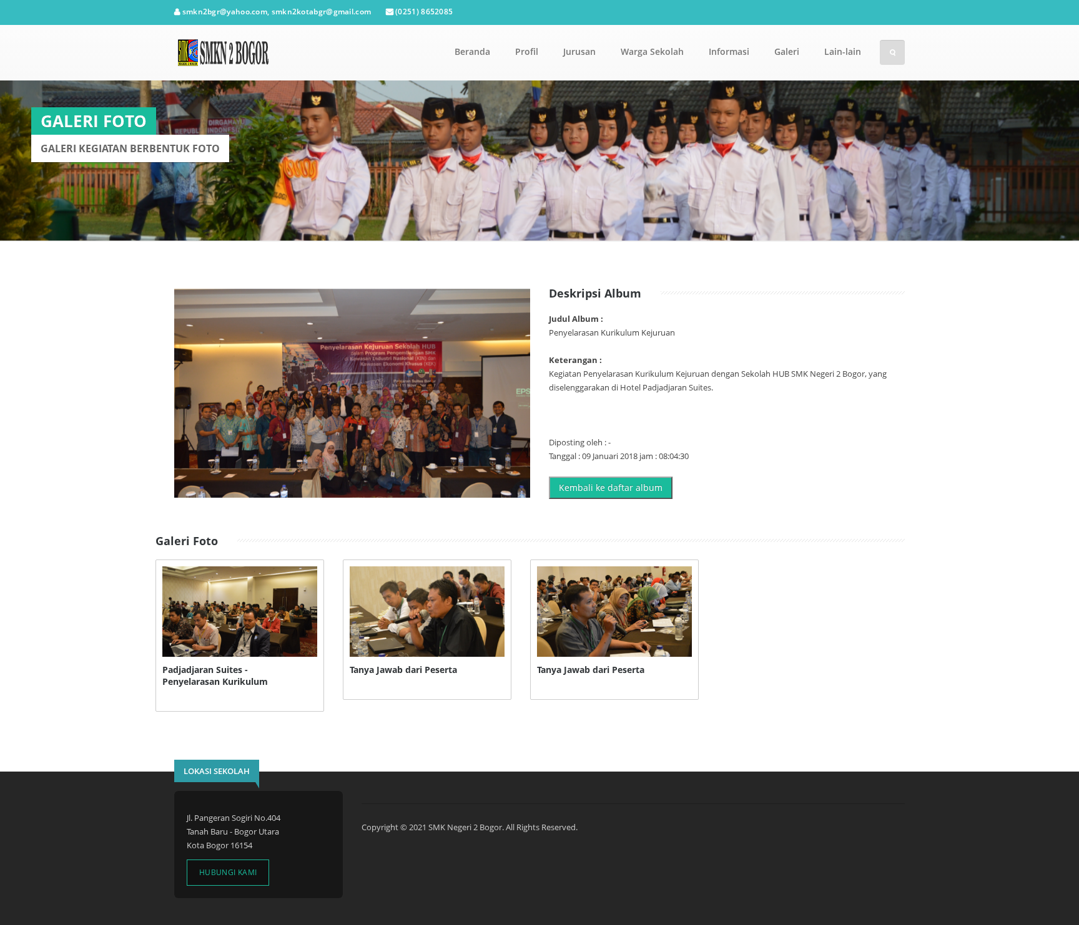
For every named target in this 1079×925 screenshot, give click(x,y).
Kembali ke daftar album (611, 487)
